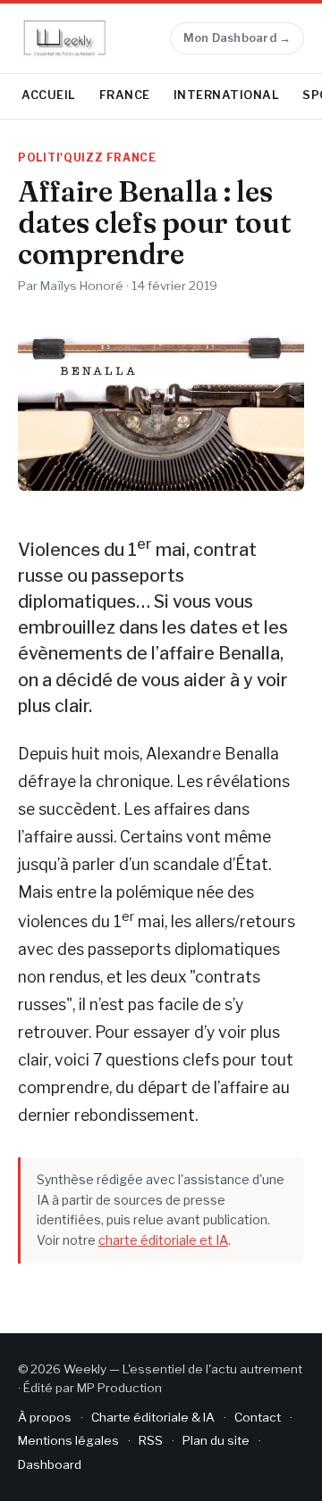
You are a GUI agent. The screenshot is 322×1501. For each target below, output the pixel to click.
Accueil (48, 95)
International (227, 95)
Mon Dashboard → (237, 38)
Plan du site (216, 1440)
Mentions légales (68, 1440)
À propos (45, 1417)
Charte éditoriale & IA (153, 1417)
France (124, 95)
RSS (151, 1440)
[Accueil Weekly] (64, 38)
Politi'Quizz (61, 158)
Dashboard (49, 1464)
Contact (257, 1417)
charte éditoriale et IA (163, 1240)
